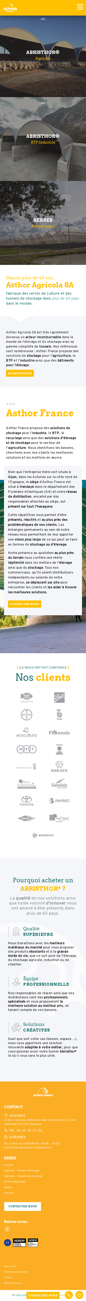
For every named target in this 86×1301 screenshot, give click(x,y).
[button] (43, 1094)
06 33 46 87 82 (28, 1131)
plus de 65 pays (65, 298)
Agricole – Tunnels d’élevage (21, 1170)
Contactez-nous (24, 604)
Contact (9, 1193)
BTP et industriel (14, 1182)
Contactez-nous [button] (22, 1206)
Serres (8, 1187)
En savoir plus (20, 373)
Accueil (8, 1165)
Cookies (8, 1277)
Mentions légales (13, 1283)
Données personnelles (16, 1272)
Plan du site (10, 1266)
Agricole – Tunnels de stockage (23, 1176)
